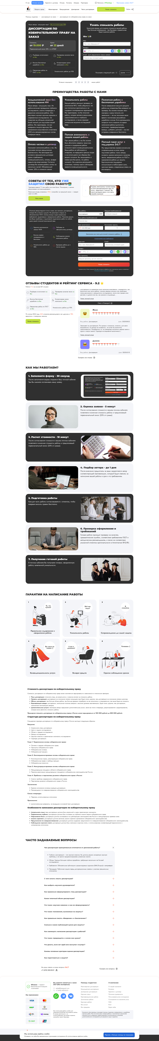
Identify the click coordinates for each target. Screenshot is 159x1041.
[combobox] (90, 214)
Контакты (69, 3)
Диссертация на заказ (48, 17)
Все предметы (85, 1007)
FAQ (109, 1002)
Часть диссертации (87, 9)
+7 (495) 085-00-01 (47, 970)
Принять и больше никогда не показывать (119, 1035)
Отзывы (62, 3)
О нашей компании (114, 986)
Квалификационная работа (89, 997)
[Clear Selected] (100, 214)
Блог (109, 1005)
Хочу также (39, 198)
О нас (28, 3)
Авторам (76, 3)
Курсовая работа (86, 1002)
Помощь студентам (32, 17)
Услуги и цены (39, 9)
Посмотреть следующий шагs (105, 73)
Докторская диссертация (89, 992)
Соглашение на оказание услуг (118, 999)
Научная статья (85, 994)
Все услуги (84, 1005)
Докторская (75, 9)
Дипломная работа (87, 999)
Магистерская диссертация (89, 986)
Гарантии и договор (114, 992)
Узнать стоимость (110, 9)
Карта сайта (112, 1007)
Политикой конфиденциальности (101, 271)
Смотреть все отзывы (85, 358)
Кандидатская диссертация (90, 989)
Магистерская (53, 9)
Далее (123, 73)
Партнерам (84, 3)
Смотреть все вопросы (107, 969)
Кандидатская (64, 9)
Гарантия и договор (51, 3)
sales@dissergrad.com (62, 988)
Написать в (104, 3)
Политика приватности (115, 994)
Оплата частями (37, 3)
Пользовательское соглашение (118, 997)
